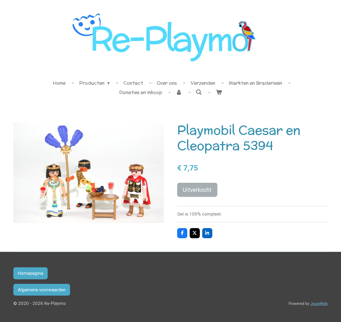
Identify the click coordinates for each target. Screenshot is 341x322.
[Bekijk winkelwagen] (219, 92)
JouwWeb (319, 303)
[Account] (179, 92)
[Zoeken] (199, 92)
